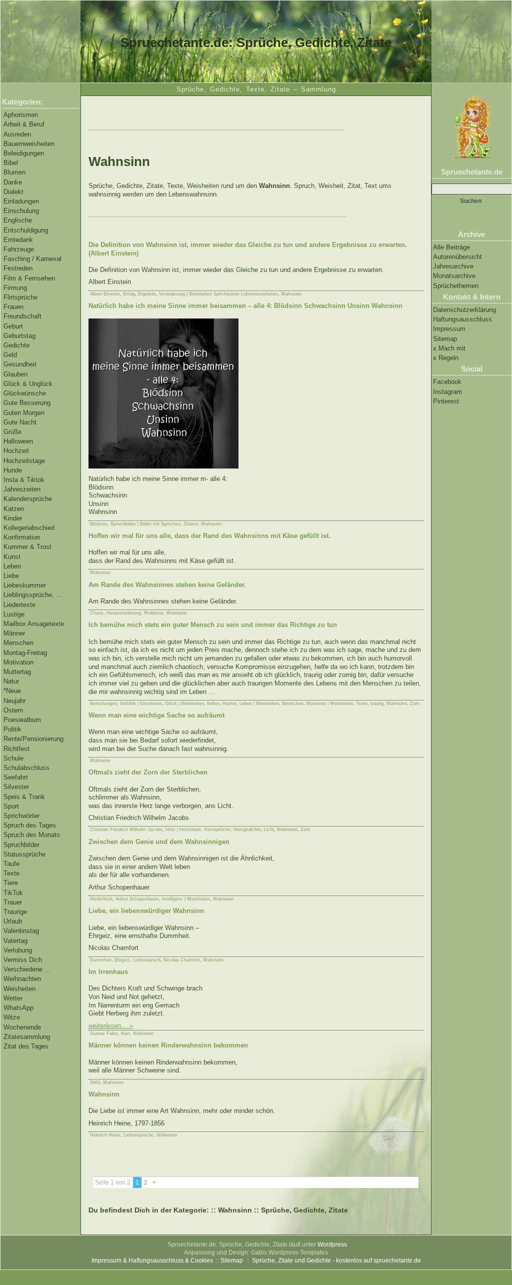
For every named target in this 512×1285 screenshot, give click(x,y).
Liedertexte (20, 604)
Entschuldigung (26, 230)
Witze (12, 1017)
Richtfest (17, 748)
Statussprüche (25, 854)
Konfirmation (22, 537)
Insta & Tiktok (24, 480)
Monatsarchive (454, 276)
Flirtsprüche (21, 297)
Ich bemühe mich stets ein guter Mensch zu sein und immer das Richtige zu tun (212, 624)
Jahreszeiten (22, 489)
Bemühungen (103, 703)
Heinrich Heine (105, 1135)
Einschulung (21, 210)
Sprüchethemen (455, 286)
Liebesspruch (146, 960)
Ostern (13, 710)
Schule (14, 758)
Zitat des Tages (26, 1046)
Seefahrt (16, 777)
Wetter (13, 998)
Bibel (11, 162)
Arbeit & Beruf (24, 124)
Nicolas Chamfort (182, 960)
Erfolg (129, 294)
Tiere (11, 882)
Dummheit (101, 960)
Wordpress (332, 1245)
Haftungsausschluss (462, 319)
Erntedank (18, 240)
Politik (13, 729)
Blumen (15, 172)
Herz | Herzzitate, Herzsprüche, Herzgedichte (213, 829)
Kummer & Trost (28, 546)
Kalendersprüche (28, 498)
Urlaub (13, 921)
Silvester (16, 786)
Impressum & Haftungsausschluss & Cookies (152, 1261)
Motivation (19, 662)
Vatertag (16, 940)
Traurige (15, 912)
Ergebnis (147, 294)
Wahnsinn (291, 294)
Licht (269, 829)
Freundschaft (23, 316)
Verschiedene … (27, 969)
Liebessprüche (139, 1135)
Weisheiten (20, 988)
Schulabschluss (27, 768)
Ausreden (17, 134)
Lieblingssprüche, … (33, 594)
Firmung (15, 288)
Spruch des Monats (32, 834)
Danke (13, 182)
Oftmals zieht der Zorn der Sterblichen (148, 772)
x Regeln (445, 358)
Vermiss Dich (23, 960)
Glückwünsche (25, 393)
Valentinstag (21, 930)
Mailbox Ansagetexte (34, 624)
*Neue (12, 690)
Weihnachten (22, 978)
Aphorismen (21, 114)
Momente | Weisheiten (329, 703)
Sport (11, 806)
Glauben (16, 374)
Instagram (447, 392)
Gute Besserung (27, 402)
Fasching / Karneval (33, 258)
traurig (377, 703)
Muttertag (17, 672)
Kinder (13, 518)
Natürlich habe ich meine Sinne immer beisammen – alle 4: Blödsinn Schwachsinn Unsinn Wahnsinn (245, 306)
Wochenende (22, 1027)
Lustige (14, 614)
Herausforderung (123, 613)
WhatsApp (19, 1008)
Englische (18, 220)
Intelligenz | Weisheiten (186, 899)
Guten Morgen (24, 412)
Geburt (13, 326)
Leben (12, 566)
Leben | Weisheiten (259, 703)
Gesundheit (20, 364)
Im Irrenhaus (108, 972)
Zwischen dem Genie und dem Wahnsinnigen (159, 842)
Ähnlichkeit (101, 899)
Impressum (449, 328)
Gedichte (17, 345)
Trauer (13, 902)
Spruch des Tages (30, 825)
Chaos (97, 613)
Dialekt (14, 192)
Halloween (18, 441)
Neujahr (15, 700)
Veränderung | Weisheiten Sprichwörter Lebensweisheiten (218, 294)
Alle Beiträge (451, 247)
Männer (14, 633)
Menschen (19, 642)
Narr (125, 1033)
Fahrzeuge (19, 249)
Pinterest (446, 401)
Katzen (14, 508)
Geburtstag (20, 336)
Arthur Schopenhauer (137, 899)
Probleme (154, 613)
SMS (95, 1082)
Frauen (14, 306)
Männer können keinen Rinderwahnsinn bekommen (168, 1045)
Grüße (13, 432)
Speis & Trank (24, 796)
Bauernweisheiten (29, 144)
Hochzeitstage (24, 460)
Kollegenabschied (29, 528)
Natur (11, 681)
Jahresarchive (453, 266)
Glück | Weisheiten (184, 703)
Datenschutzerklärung (464, 310)
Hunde (13, 470)
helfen (213, 703)
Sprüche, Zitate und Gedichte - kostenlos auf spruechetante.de (336, 1261)
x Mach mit (449, 348)
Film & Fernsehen (29, 278)
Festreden (18, 268)
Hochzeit (16, 450)
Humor (229, 703)
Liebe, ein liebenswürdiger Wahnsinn (146, 910)
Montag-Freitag (25, 652)
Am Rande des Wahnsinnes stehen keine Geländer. (167, 584)
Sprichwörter (22, 816)
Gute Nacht (20, 422)
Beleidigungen (24, 153)
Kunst (12, 556)
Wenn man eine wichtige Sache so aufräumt (156, 715)
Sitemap (445, 338)
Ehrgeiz (122, 960)
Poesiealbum (22, 720)
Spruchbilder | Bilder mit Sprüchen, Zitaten (154, 524)
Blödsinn (99, 524)
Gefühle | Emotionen (141, 703)
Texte (12, 873)
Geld (10, 354)
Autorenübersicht (457, 256)
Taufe (12, 864)
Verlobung (18, 950)
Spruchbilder (22, 844)
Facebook (447, 382)
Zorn (415, 703)
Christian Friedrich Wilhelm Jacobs (126, 829)
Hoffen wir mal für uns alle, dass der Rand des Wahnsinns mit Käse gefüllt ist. (209, 536)
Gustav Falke (104, 1033)
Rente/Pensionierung (34, 738)
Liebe (11, 576)
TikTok (13, 892)
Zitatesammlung (27, 1036)
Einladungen (21, 201)
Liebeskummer (25, 585)
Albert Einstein (105, 294)
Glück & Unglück (28, 384)
